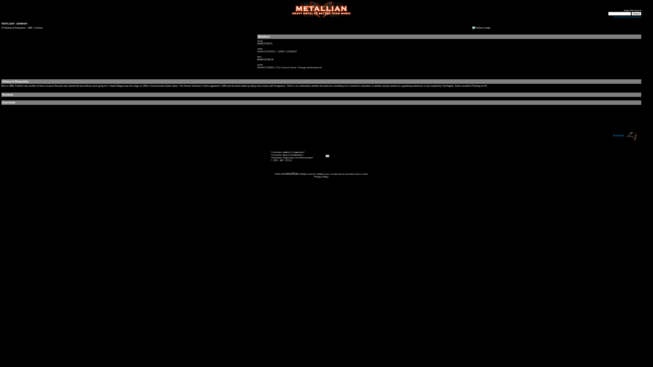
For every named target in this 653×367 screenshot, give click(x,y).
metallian (292, 173)
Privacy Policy (321, 177)
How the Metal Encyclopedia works (627, 17)
